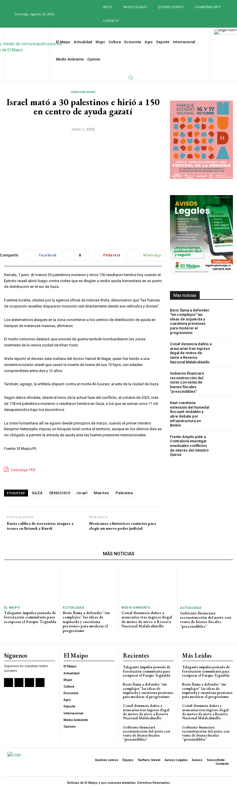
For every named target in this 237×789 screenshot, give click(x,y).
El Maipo (12, 607)
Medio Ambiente (135, 607)
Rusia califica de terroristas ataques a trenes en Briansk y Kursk (40, 526)
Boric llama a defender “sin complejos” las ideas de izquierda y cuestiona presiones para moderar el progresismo (189, 321)
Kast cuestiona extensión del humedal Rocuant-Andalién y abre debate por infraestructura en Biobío (189, 414)
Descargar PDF (23, 470)
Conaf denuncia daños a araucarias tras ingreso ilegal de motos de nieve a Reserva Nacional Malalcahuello (191, 353)
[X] (80, 14)
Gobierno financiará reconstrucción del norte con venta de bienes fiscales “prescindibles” (187, 382)
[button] (7, 14)
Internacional (83, 92)
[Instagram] (70, 14)
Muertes (101, 493)
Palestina (124, 493)
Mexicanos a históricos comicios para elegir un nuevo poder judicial (122, 526)
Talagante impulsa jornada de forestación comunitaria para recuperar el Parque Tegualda (30, 617)
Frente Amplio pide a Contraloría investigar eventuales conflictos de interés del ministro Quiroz (189, 446)
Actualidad (73, 607)
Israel (82, 493)
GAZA (37, 493)
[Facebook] (61, 14)
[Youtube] (89, 14)
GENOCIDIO (60, 493)
